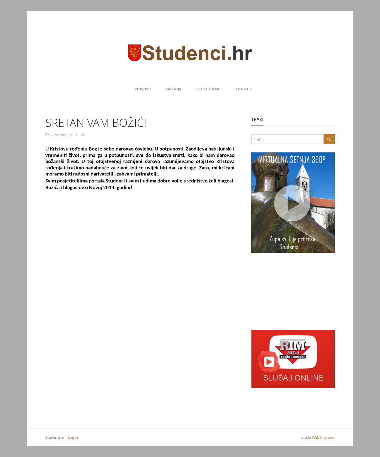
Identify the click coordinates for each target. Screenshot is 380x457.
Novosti (143, 89)
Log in (73, 437)
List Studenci (208, 89)
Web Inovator (323, 437)
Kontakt (244, 89)
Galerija (173, 89)
